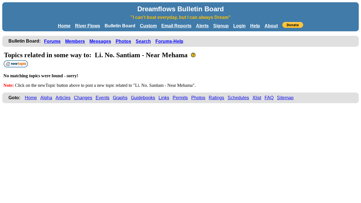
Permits (180, 97)
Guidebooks (143, 97)
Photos (123, 41)
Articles (63, 97)
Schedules (238, 97)
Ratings (216, 97)
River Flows (87, 25)
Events (102, 97)
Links (164, 97)
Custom (148, 25)
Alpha (46, 97)
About (271, 25)
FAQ (269, 97)
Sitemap (285, 97)
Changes (83, 97)
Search (143, 41)
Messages (100, 41)
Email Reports (176, 25)
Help (255, 25)
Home (64, 25)
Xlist (256, 97)
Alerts (202, 25)
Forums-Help (169, 41)
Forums (52, 41)
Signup (221, 25)
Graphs (120, 97)
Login (239, 25)
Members (75, 41)
